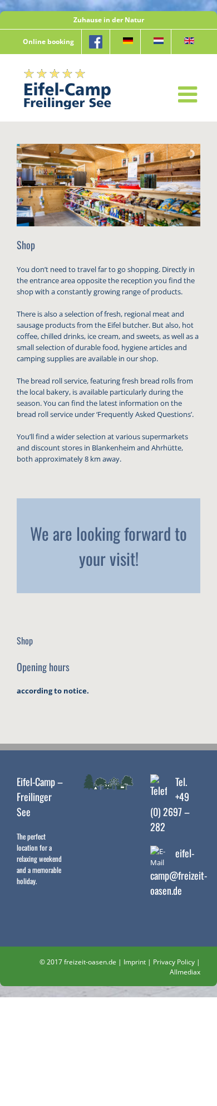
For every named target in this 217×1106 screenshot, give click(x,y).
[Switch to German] (125, 42)
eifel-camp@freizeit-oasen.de (178, 872)
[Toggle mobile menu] (189, 94)
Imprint (135, 962)
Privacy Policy (174, 962)
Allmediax (185, 972)
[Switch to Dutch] (156, 42)
